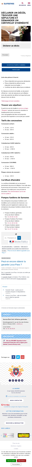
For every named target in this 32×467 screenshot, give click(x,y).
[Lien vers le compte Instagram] (16, 380)
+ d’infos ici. (19, 324)
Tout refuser (21, 460)
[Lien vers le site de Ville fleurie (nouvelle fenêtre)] (23, 435)
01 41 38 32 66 (12, 223)
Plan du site (16, 443)
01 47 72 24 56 (12, 229)
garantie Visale (7, 277)
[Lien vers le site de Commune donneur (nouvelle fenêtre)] (8, 435)
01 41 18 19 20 (10, 328)
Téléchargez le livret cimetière (10, 101)
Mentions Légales (16, 446)
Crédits (16, 448)
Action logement (21, 278)
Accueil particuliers (7, 246)
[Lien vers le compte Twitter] (13, 380)
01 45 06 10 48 (12, 217)
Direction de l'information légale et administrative (13, 308)
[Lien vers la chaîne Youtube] (22, 380)
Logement (17, 246)
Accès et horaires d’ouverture (17, 396)
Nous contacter (16, 400)
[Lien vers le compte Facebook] (10, 380)
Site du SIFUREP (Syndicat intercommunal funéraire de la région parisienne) (15, 342)
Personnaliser (16, 464)
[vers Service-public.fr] (18, 242)
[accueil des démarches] (16, 234)
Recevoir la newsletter (14, 423)
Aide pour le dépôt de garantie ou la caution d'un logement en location (15, 248)
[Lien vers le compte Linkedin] (19, 380)
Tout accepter (11, 460)
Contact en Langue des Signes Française (16, 407)
